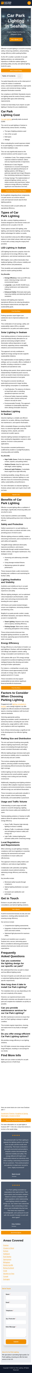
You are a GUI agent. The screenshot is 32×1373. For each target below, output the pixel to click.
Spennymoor (7, 1259)
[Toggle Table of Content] (18, 76)
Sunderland (4, 1113)
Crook (5, 1271)
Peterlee (11, 1113)
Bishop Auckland (8, 1268)
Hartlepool (6, 1254)
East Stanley (7, 1256)
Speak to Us (16, 494)
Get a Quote (14, 39)
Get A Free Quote (16, 1232)
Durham (5, 1251)
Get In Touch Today (16, 70)
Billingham (6, 1262)
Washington (5, 1116)
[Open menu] (29, 3)
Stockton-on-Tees (8, 1273)
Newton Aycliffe (8, 1265)
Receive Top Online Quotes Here (16, 1120)
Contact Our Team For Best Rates (16, 191)
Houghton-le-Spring (21, 1113)
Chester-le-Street (14, 1116)
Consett (5, 1276)
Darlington (6, 1279)
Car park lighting (6, 119)
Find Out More (16, 311)
